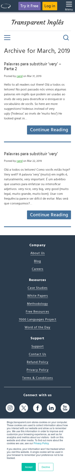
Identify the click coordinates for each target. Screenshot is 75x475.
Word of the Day (37, 327)
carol (20, 76)
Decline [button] (46, 467)
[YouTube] (65, 407)
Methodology (37, 303)
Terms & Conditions (37, 378)
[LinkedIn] (51, 407)
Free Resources (37, 311)
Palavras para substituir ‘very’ (31, 154)
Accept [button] (28, 467)
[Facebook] (37, 407)
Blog (37, 261)
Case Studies (38, 287)
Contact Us (37, 354)
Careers (37, 269)
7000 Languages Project (37, 319)
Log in (49, 6)
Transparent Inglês (37, 22)
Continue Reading (49, 129)
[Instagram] (10, 407)
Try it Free (29, 6)
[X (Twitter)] (23, 407)
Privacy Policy (41, 443)
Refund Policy (37, 362)
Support (37, 346)
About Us (37, 253)
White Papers (37, 295)
